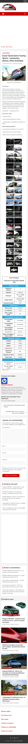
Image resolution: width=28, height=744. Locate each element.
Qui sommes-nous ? (6, 715)
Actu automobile (18, 741)
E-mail (4, 453)
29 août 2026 (5, 650)
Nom (4, 446)
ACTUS (4, 615)
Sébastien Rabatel (17, 63)
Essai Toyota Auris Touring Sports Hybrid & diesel (14, 405)
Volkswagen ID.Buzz (8, 693)
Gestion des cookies (6, 731)
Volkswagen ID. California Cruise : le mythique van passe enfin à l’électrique (13, 699)
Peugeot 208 (16, 615)
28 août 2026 (5, 676)
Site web (4, 459)
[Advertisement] (14, 31)
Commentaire (6, 427)
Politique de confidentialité (8, 727)
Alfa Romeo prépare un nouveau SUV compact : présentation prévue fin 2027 (13, 646)
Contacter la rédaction (7, 723)
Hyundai (9, 667)
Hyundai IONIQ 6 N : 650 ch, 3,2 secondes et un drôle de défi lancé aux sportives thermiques (13, 498)
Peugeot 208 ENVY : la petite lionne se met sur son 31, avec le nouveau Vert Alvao (13, 620)
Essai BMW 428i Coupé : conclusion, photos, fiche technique (15, 412)
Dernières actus (8, 599)
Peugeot (9, 615)
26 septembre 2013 (7, 63)
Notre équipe (4, 719)
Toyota (7, 370)
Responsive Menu (25, 1)
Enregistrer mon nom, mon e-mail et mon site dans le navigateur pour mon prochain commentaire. (14, 469)
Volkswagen (10, 691)
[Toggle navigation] (3, 14)
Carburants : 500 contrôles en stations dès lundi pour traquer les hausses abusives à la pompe (13, 591)
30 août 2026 (5, 624)
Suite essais (9, 47)
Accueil (3, 47)
